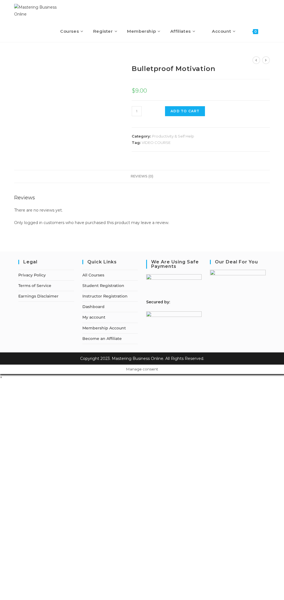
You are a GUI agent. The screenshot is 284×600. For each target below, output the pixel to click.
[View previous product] (256, 60)
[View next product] (266, 60)
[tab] (142, 176)
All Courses (93, 275)
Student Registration (103, 285)
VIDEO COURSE (156, 142)
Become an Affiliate (102, 338)
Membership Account (104, 328)
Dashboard (93, 306)
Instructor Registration (105, 296)
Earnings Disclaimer (38, 296)
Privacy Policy (32, 275)
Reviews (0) (142, 176)
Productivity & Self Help (173, 136)
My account (93, 317)
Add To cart (185, 111)
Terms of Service (34, 285)
